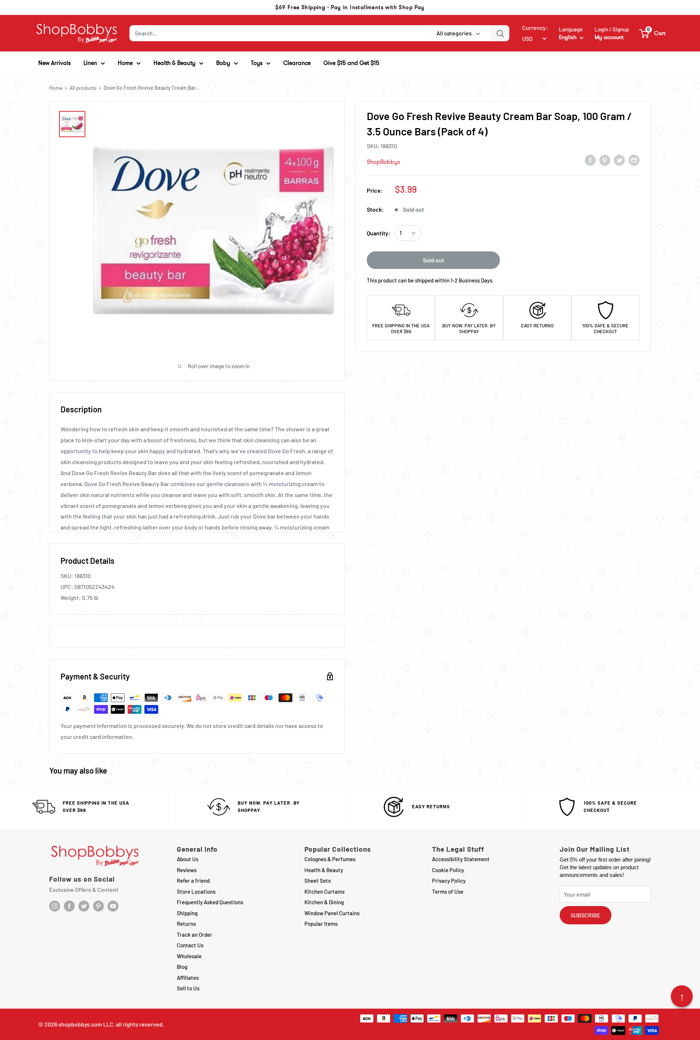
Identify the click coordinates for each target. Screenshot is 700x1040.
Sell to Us (188, 988)
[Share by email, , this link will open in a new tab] (634, 160)
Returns (186, 923)
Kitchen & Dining (324, 902)
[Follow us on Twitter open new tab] (83, 906)
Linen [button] (90, 63)
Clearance (297, 63)
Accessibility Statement (461, 859)
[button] (652, 33)
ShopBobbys (383, 162)
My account (609, 37)
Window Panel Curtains (331, 913)
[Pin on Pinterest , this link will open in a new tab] (604, 160)
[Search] (500, 33)
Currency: (535, 27)
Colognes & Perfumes (329, 859)
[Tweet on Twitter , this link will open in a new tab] (619, 160)
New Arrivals (54, 63)
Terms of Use (447, 891)
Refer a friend (193, 880)
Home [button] (125, 63)
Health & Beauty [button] (174, 63)
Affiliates (188, 977)
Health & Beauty (323, 870)
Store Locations (196, 891)
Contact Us (190, 945)
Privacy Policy (449, 880)
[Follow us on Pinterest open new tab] (98, 906)
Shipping (187, 913)
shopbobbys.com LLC (85, 1024)
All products (83, 88)
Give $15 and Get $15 (351, 63)
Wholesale (189, 956)
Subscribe (585, 915)
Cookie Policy (448, 870)
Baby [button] (223, 63)
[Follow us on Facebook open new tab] (69, 906)
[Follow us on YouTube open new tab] (113, 906)
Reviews (187, 870)
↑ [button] (682, 996)
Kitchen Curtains (324, 891)
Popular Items (321, 923)
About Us (187, 859)
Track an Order (194, 934)
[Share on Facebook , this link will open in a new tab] (590, 160)
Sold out (433, 260)
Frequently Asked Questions (210, 902)
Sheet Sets (317, 880)
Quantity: (378, 233)
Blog (182, 966)
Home (55, 88)
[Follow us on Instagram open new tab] (54, 906)
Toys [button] (256, 63)
